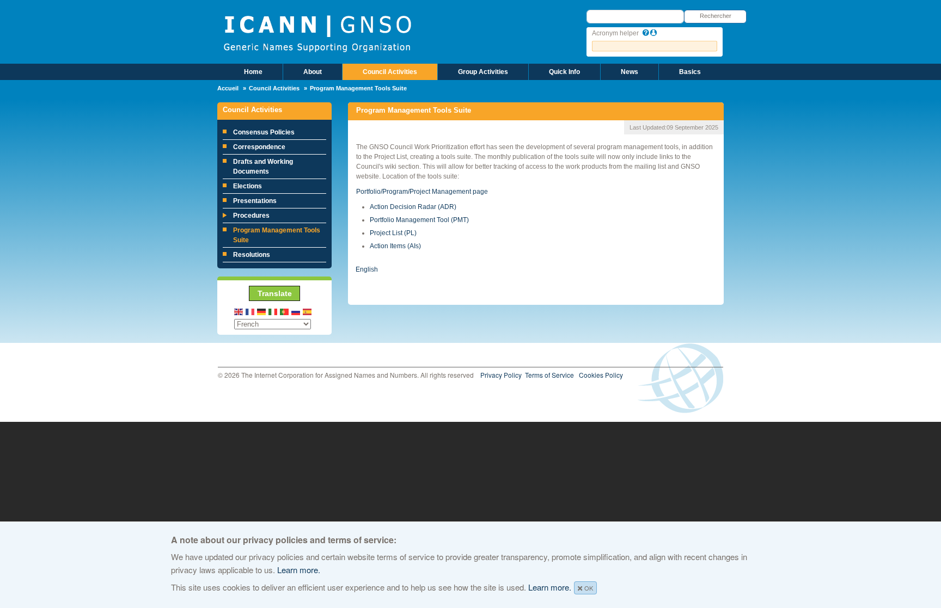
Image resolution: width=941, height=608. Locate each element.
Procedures (251, 215)
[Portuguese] (285, 311)
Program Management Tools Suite (276, 235)
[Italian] (273, 311)
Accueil (228, 88)
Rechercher (715, 16)
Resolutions (251, 255)
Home (253, 72)
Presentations (255, 201)
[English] (239, 311)
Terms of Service (549, 374)
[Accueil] (317, 32)
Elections (247, 186)
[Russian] (296, 311)
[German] (262, 311)
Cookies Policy (601, 374)
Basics (690, 72)
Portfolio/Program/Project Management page (422, 191)
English (367, 269)
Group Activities (483, 72)
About (312, 72)
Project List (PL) (393, 233)
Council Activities (390, 72)
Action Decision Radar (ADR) (413, 207)
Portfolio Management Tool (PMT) (419, 220)
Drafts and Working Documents (263, 166)
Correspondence (259, 147)
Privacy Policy (501, 374)
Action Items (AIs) (395, 246)
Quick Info (564, 72)
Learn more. (298, 569)
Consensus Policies (264, 132)
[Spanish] (308, 311)
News (629, 72)
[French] (250, 311)
